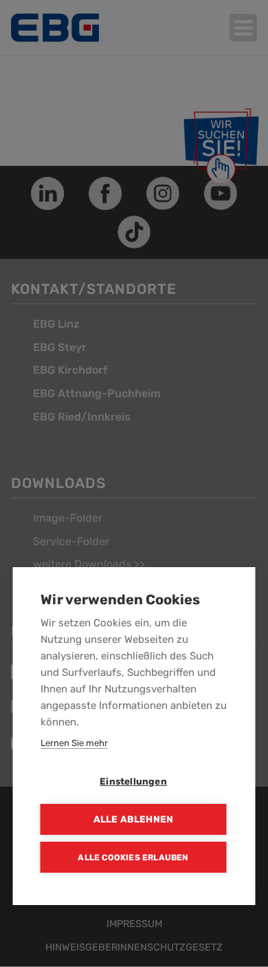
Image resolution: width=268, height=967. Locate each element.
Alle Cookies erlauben (133, 857)
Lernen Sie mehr (74, 743)
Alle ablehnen (133, 819)
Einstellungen (133, 781)
